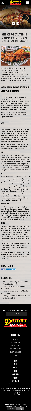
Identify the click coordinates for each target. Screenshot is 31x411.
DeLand (15, 339)
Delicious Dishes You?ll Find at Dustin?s (14, 287)
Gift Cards (15, 380)
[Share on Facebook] (3, 270)
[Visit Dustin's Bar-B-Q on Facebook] (15, 393)
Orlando (15, 355)
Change (20, 409)
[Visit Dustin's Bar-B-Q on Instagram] (18, 393)
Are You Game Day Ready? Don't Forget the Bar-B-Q (15, 282)
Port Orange (15, 352)
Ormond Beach (15, 349)
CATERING (15, 374)
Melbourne (15, 346)
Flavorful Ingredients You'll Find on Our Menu (16, 292)
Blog (15, 370)
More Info (11, 409)
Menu (15, 360)
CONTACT (15, 377)
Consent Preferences (15, 384)
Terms (19, 388)
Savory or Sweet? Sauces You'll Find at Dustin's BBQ (16, 296)
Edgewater (15, 342)
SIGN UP (16, 314)
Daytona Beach (6, 101)
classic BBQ (4, 78)
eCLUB (15, 363)
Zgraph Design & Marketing (21, 390)
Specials (15, 367)
